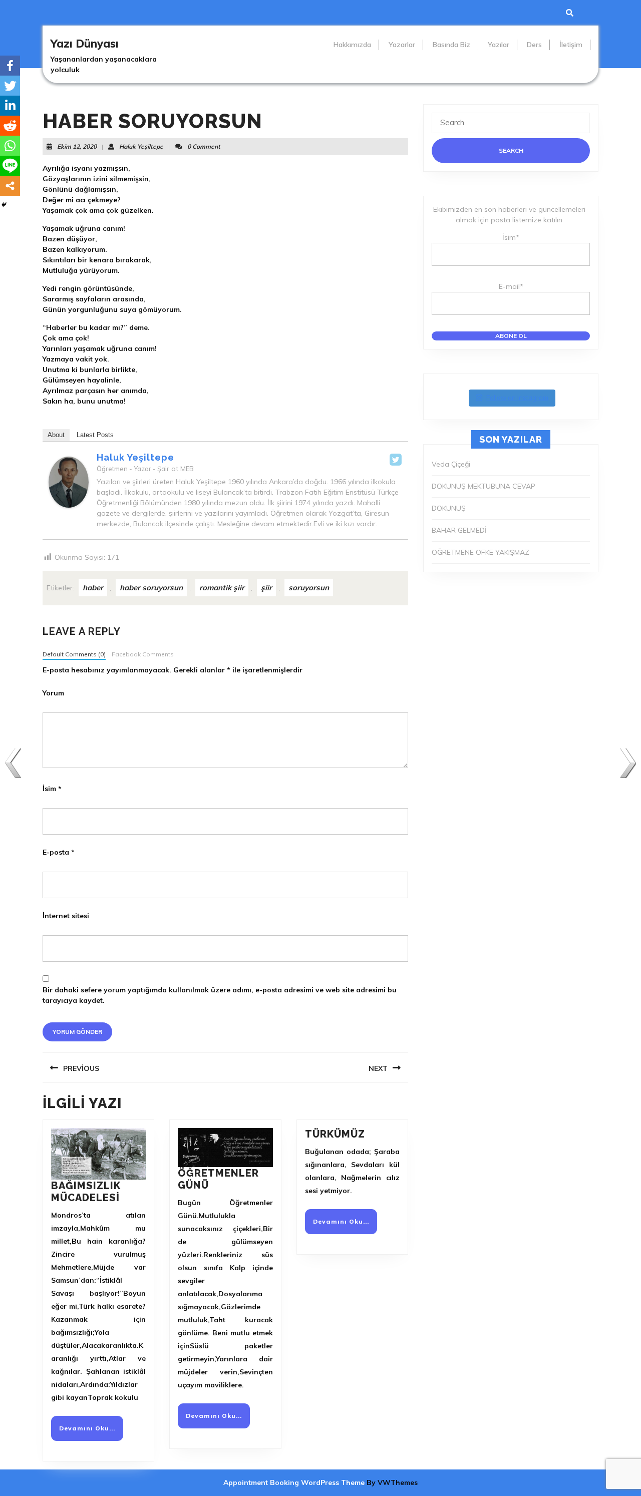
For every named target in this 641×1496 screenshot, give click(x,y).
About (56, 435)
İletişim (570, 44)
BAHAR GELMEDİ (459, 530)
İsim (52, 788)
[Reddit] (10, 126)
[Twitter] (396, 460)
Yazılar (498, 44)
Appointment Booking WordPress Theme (295, 1482)
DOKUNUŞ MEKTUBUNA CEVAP (483, 486)
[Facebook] (10, 66)
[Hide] (4, 205)
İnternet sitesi (66, 915)
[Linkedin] (10, 106)
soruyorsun (308, 587)
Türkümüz (335, 1134)
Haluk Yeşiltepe (141, 146)
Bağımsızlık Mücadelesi (86, 1192)
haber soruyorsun (151, 587)
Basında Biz (451, 44)
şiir (266, 587)
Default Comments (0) (74, 654)
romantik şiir (221, 587)
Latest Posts (95, 435)
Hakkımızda (352, 44)
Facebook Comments (143, 654)
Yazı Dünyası (85, 44)
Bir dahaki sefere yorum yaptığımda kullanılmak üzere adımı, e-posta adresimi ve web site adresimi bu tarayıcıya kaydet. (220, 995)
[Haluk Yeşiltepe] (69, 481)
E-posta (59, 852)
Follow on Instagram (517, 398)
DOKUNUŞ (449, 508)
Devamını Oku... (91, 1432)
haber (93, 587)
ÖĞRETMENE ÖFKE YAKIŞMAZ (480, 552)
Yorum (53, 692)
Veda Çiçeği (451, 464)
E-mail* (511, 286)
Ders (534, 44)
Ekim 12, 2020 (77, 146)
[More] (10, 186)
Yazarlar (402, 44)
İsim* (510, 237)
